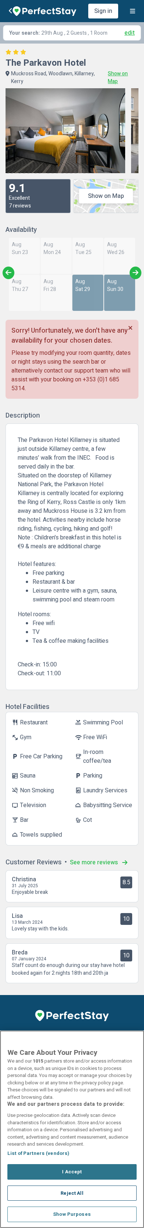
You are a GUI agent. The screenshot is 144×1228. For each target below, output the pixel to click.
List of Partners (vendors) (38, 1153)
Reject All (72, 1193)
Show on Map (106, 196)
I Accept (72, 1171)
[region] (72, 1129)
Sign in (103, 11)
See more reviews (94, 862)
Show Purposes (72, 1214)
